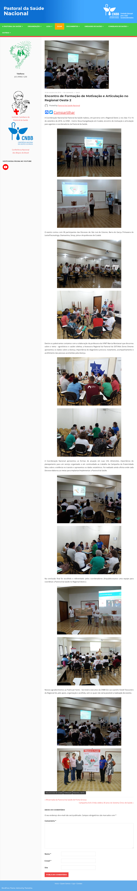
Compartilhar (64, 112)
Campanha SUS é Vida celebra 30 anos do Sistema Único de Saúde (105, 803)
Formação (67, 793)
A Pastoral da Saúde (11, 26)
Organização (34, 26)
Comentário (50, 821)
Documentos (72, 26)
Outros (5, 33)
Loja (48, 26)
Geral (78, 92)
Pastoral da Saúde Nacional (69, 105)
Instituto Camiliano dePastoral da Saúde (21, 118)
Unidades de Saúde (93, 26)
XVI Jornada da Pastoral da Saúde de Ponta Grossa (66, 800)
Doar (59, 26)
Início (57, 883)
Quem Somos (65, 883)
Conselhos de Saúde (117, 26)
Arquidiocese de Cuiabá (53, 793)
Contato (79, 883)
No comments (68, 92)
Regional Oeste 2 (79, 793)
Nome (48, 854)
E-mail (48, 861)
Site (46, 867)
